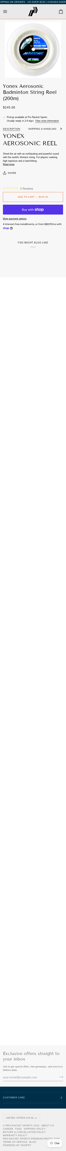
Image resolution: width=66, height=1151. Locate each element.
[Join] (60, 1077)
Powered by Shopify (17, 1145)
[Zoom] (33, 50)
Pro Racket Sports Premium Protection (31, 1138)
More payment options (15, 218)
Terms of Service (15, 1142)
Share (12, 173)
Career (8, 1129)
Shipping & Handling (42, 129)
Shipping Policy (35, 1129)
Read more (8, 164)
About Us (47, 1125)
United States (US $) (20, 1118)
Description (11, 129)
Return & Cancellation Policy (24, 1132)
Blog (32, 1142)
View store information (47, 120)
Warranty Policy (15, 1135)
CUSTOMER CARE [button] (14, 1097)
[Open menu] (8, 11)
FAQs (18, 1129)
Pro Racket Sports (19, 1125)
